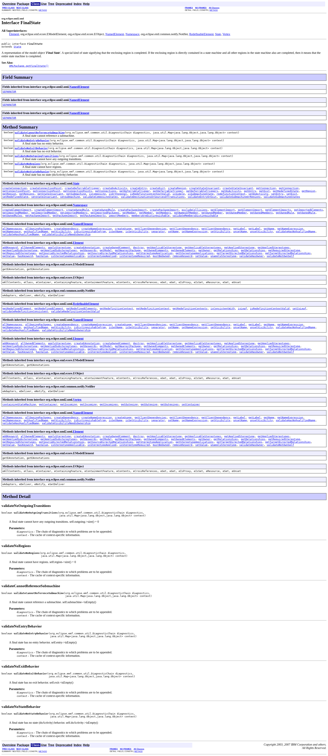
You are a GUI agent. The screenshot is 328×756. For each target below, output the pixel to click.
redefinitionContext (231, 193)
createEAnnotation (87, 247)
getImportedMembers (74, 212)
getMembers (163, 212)
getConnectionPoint (16, 191)
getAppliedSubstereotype (19, 250)
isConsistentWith (223, 308)
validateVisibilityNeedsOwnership (66, 234)
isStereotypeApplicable (67, 256)
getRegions (26, 193)
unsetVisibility (261, 231)
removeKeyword (182, 256)
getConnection (266, 188)
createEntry (138, 188)
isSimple (179, 193)
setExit (291, 193)
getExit (264, 191)
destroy (138, 247)
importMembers (119, 215)
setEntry (277, 193)
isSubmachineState (201, 193)
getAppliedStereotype (239, 247)
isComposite (97, 193)
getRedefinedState (286, 191)
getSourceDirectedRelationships (61, 253)
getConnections (105, 191)
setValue (201, 256)
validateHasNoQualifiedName (295, 231)
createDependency (66, 228)
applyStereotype (59, 247)
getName (269, 228)
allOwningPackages (38, 228)
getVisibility (61, 231)
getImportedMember (15, 212)
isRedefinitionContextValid (150, 193)
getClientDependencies (150, 228)
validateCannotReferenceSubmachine (40, 132)
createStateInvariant (204, 188)
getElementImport (223, 209)
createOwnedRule (77, 209)
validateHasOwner (251, 256)
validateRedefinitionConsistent (25, 311)
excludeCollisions (194, 209)
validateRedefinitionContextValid (75, 311)
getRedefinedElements (81, 308)
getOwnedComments (156, 250)
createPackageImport (132, 209)
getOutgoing (129, 404)
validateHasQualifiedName (20, 234)
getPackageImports (93, 215)
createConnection (14, 188)
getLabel (239, 228)
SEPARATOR (9, 91)
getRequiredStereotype (284, 250)
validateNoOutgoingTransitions (37, 156)
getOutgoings (169, 404)
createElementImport (16, 209)
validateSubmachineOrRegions (240, 196)
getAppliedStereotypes (273, 247)
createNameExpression (96, 228)
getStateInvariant (50, 193)
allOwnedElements (33, 247)
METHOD (43, 10)
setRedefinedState (15, 196)
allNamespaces (12, 228)
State (218, 34)
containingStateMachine (19, 404)
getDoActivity (231, 191)
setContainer (191, 404)
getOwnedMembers (261, 212)
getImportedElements (308, 209)
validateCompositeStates (100, 196)
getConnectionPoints (77, 191)
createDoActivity (115, 188)
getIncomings (109, 404)
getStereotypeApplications (195, 253)
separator (158, 231)
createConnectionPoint (46, 188)
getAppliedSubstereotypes (58, 250)
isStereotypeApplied (102, 256)
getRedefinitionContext (116, 308)
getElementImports (278, 209)
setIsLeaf (299, 308)
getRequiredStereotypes (19, 253)
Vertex (226, 34)
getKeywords (88, 250)
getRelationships (226, 250)
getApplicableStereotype (164, 247)
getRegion (308, 191)
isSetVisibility (136, 231)
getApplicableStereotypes (203, 247)
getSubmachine (76, 193)
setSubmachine (70, 196)
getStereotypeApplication (154, 253)
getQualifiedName (36, 231)
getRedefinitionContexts (190, 308)
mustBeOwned (161, 256)
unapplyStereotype (223, 256)
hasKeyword (25, 256)
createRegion (177, 188)
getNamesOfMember (186, 212)
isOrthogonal (118, 193)
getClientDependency (184, 228)
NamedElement (114, 34)
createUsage (123, 228)
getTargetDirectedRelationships (239, 253)
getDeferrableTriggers (202, 191)
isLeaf (242, 308)
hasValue (42, 256)
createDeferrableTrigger (82, 188)
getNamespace (11, 231)
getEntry (250, 191)
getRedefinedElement (16, 308)
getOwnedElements (183, 250)
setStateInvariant (44, 196)
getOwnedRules (12, 215)
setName (173, 231)
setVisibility (220, 231)
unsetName (240, 231)
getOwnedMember (212, 212)
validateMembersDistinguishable (195, 215)
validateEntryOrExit (202, 196)
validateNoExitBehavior (31, 148)
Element (14, 34)
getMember (129, 212)
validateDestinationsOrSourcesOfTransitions (153, 196)
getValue (8, 256)
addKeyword (10, 247)
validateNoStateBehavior (32, 171)
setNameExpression (194, 231)
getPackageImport (37, 215)
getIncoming (68, 404)
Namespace (132, 34)
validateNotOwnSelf (280, 256)
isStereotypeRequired (134, 256)
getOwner (204, 250)
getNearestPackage (128, 250)
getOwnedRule (285, 212)
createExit (157, 188)
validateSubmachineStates (282, 196)
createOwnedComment (116, 247)
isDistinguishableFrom (90, 231)
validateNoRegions (27, 163)
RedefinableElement (201, 34)
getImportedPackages (105, 212)
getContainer (48, 404)
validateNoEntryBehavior (32, 140)
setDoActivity (258, 193)
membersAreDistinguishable (151, 215)
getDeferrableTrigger (134, 191)
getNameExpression (290, 228)
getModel (106, 250)
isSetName (115, 231)
